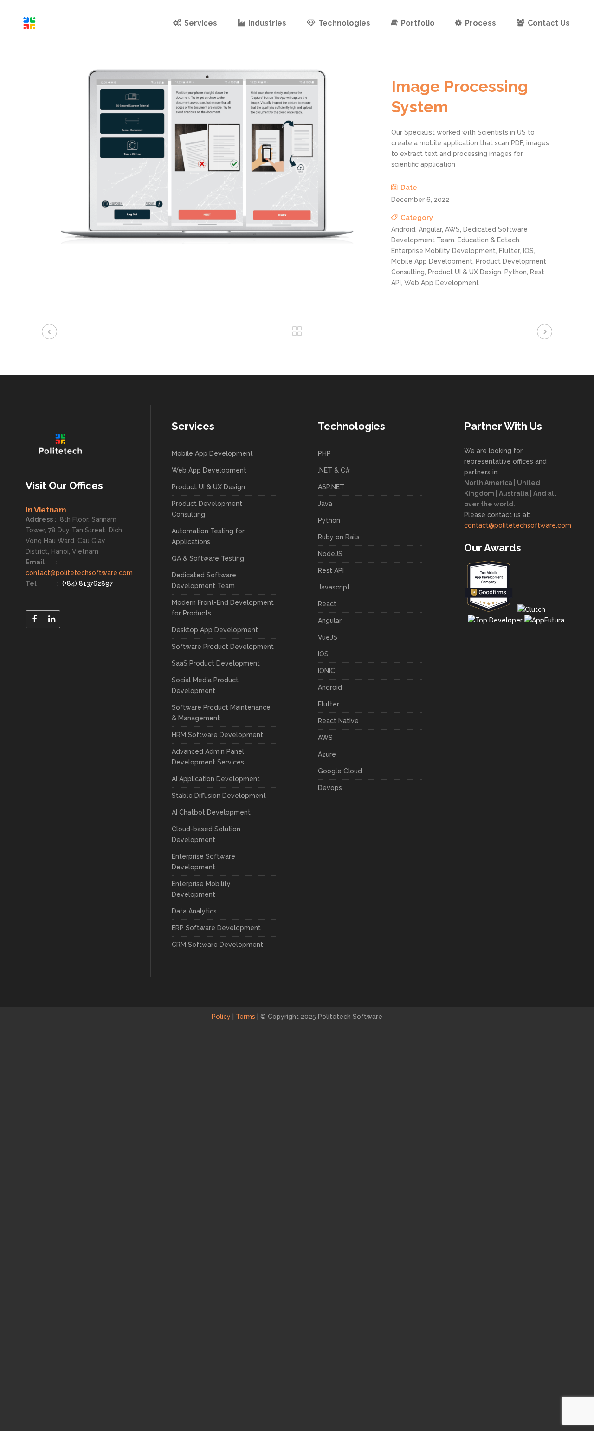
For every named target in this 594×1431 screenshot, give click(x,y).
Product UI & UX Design (208, 487)
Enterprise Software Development (203, 862)
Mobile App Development (212, 453)
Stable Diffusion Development (219, 795)
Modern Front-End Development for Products (223, 608)
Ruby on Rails (339, 537)
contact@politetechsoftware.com (79, 572)
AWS (325, 737)
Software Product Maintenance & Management (221, 713)
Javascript (334, 587)
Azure (327, 754)
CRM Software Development (217, 944)
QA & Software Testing (208, 558)
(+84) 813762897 (86, 583)
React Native (338, 721)
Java (325, 503)
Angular (330, 620)
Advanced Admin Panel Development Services (208, 757)
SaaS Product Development (216, 663)
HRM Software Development (217, 734)
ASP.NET (331, 487)
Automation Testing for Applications (208, 536)
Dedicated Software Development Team (204, 580)
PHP (324, 453)
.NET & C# (334, 470)
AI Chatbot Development (211, 812)
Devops (330, 787)
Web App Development (209, 470)
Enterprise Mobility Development (201, 889)
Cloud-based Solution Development (206, 834)
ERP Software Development (216, 928)
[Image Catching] (207, 243)
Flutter (328, 704)
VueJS (327, 637)
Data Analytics (194, 911)
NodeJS (330, 553)
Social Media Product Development (205, 685)
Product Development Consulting (207, 509)
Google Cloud (340, 771)
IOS (323, 654)
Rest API (331, 570)
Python (329, 520)
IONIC (326, 670)
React (327, 604)
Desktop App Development (215, 630)
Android (330, 687)
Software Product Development (223, 646)
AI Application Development (216, 779)
